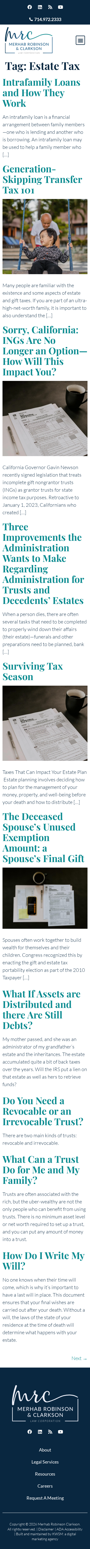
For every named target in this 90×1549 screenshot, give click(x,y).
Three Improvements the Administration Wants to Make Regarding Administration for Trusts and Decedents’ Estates (43, 563)
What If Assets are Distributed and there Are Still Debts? (41, 1009)
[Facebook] (29, 7)
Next (80, 1358)
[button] (80, 40)
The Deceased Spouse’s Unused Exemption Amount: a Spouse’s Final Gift (43, 837)
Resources (45, 1474)
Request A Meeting (45, 1498)
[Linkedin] (40, 7)
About (45, 1450)
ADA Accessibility (69, 1529)
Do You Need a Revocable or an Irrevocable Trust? (42, 1111)
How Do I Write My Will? (43, 1260)
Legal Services (45, 1462)
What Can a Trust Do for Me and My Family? (41, 1169)
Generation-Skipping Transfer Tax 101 (42, 179)
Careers (45, 1486)
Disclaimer (46, 1529)
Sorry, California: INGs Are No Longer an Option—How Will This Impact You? (45, 350)
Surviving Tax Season (32, 671)
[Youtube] (60, 7)
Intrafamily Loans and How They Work (41, 92)
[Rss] (50, 7)
